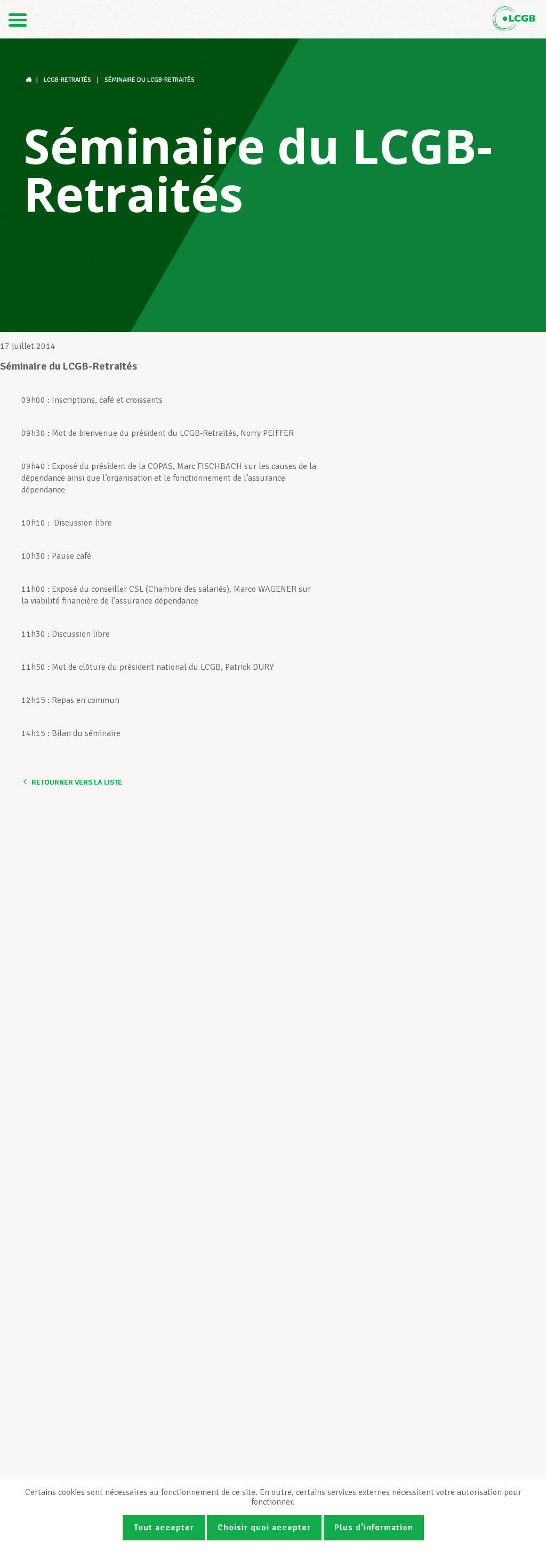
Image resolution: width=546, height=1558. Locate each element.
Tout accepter (163, 1527)
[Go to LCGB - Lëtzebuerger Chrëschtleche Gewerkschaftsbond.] (30, 80)
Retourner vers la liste (76, 782)
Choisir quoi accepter (264, 1527)
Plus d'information (373, 1527)
